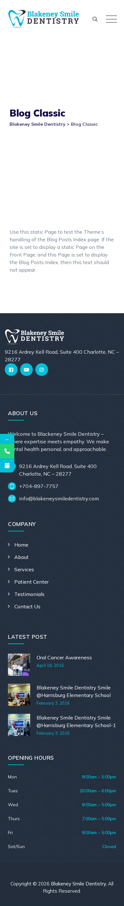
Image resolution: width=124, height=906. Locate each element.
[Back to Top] (110, 896)
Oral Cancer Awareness (64, 657)
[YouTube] (26, 369)
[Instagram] (41, 369)
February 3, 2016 (53, 703)
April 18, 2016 (50, 665)
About (21, 557)
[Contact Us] (7, 451)
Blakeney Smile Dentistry (78, 884)
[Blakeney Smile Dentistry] (43, 19)
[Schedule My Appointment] (7, 465)
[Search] (95, 19)
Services (24, 569)
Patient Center (31, 582)
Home (21, 545)
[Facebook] (11, 369)
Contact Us (27, 606)
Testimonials (29, 594)
